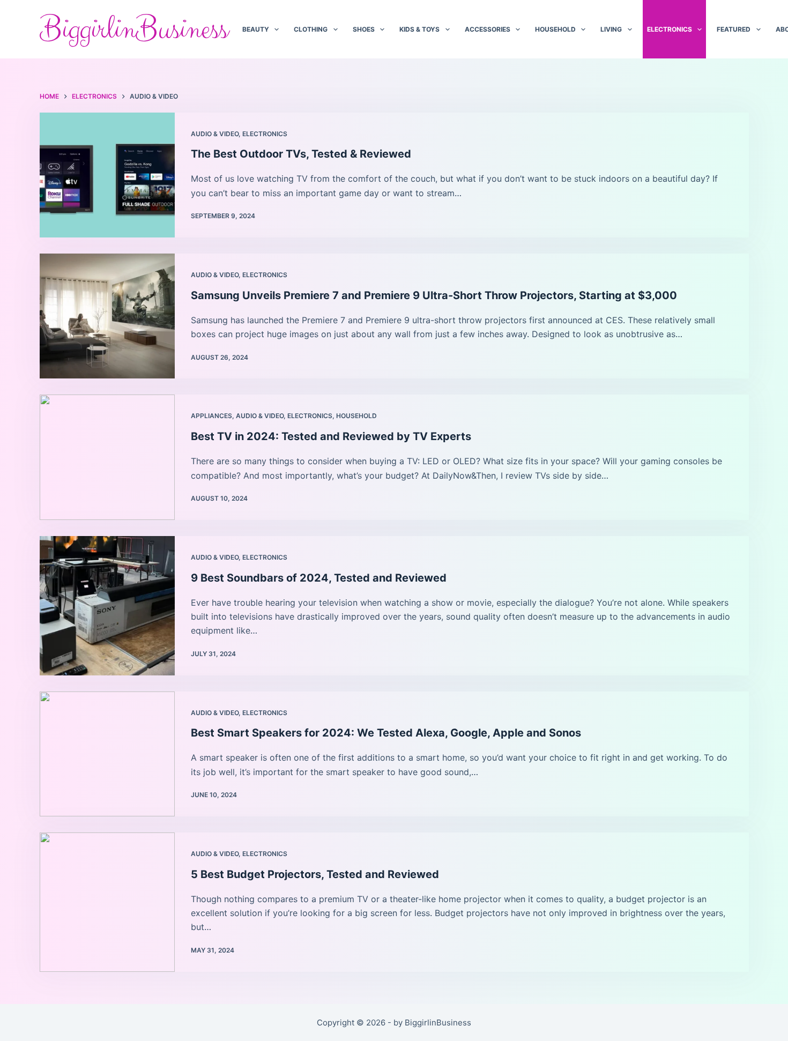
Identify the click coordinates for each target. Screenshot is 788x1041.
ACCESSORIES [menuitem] (487, 29)
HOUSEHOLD (356, 416)
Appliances (211, 416)
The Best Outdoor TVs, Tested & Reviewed (301, 153)
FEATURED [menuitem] (733, 29)
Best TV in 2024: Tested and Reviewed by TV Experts (331, 436)
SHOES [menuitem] (364, 29)
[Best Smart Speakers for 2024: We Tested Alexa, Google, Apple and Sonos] (107, 753)
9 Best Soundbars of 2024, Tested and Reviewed (319, 577)
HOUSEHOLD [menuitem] (555, 29)
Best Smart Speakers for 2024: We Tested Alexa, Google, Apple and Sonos (386, 732)
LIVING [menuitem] (611, 29)
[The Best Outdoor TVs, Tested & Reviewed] (107, 175)
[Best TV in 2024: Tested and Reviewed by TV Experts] (107, 457)
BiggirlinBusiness (134, 29)
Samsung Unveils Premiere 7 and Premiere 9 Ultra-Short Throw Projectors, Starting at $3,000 (434, 295)
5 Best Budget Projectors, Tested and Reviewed (315, 874)
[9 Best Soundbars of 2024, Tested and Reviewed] (107, 605)
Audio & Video (215, 134)
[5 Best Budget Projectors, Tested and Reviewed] (107, 902)
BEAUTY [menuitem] (255, 29)
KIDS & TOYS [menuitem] (419, 29)
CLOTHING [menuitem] (311, 29)
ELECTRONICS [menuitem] (669, 29)
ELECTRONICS (264, 134)
